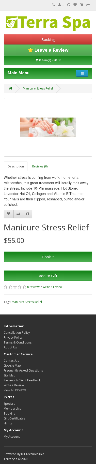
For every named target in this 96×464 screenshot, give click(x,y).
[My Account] (61, 5)
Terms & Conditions (18, 342)
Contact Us (11, 361)
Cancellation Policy (17, 332)
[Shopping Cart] (81, 5)
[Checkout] (88, 5)
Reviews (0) (40, 166)
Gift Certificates (14, 418)
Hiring (8, 423)
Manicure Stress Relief (38, 88)
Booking (48, 39)
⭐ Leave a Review (48, 50)
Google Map (12, 365)
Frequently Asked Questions (23, 370)
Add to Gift (48, 275)
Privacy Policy (13, 337)
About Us (10, 347)
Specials (9, 404)
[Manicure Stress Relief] (48, 127)
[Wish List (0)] (75, 5)
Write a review (52, 287)
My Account (12, 436)
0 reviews (33, 287)
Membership (12, 408)
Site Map (10, 375)
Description (16, 166)
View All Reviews (15, 390)
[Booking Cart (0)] (68, 5)
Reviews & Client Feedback (22, 380)
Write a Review (14, 385)
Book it (48, 256)
